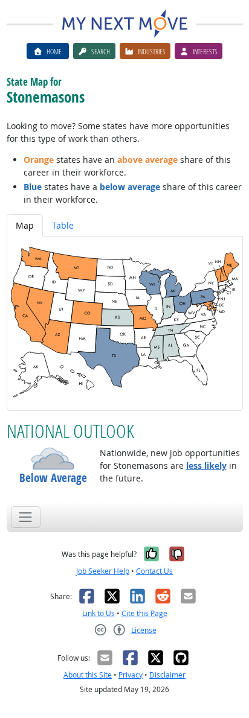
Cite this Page (144, 613)
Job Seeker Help (102, 571)
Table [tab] (63, 225)
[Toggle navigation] (25, 516)
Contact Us (154, 571)
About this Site (87, 675)
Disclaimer (167, 675)
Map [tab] (25, 225)
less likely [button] (206, 465)
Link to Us (98, 613)
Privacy (130, 675)
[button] (53, 458)
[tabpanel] (124, 323)
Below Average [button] (53, 478)
